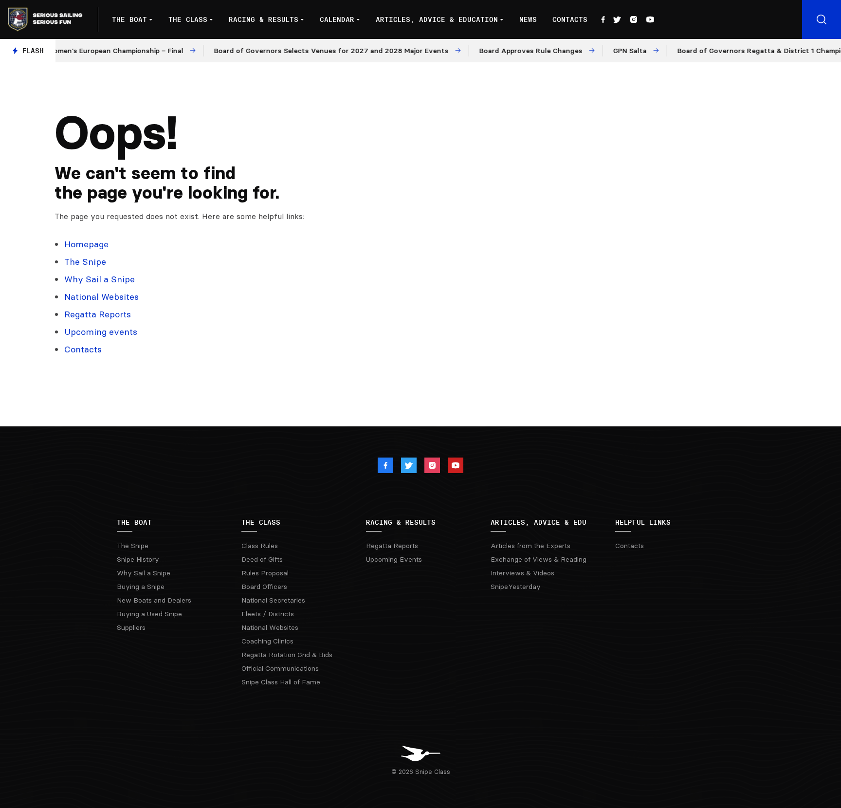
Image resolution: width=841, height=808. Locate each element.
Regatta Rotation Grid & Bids (286, 654)
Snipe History (138, 559)
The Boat (129, 19)
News (528, 19)
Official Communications (280, 668)
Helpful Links (643, 522)
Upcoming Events (394, 559)
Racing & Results (263, 19)
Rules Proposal (265, 573)
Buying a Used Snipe (149, 613)
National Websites (101, 296)
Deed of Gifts (262, 559)
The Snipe (85, 261)
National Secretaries (273, 600)
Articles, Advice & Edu (538, 522)
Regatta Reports (97, 314)
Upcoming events (100, 331)
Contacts (569, 19)
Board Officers (264, 586)
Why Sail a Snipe (99, 279)
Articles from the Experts (530, 545)
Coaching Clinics (267, 641)
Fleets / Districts (267, 613)
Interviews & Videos (522, 573)
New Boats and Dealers (154, 600)
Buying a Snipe (141, 586)
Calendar (337, 19)
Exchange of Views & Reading (538, 559)
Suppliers (131, 627)
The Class (187, 19)
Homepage (86, 244)
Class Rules (259, 545)
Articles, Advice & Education (437, 19)
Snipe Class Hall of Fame (280, 682)
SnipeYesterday (516, 586)
